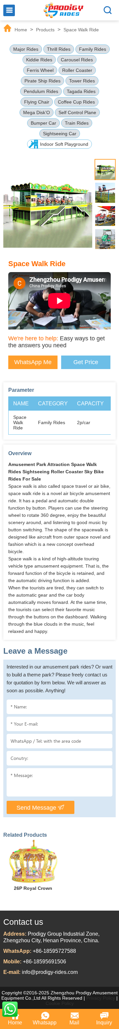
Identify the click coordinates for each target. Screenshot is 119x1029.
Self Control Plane (77, 112)
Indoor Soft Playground (64, 144)
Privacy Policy (100, 998)
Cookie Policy (60, 1003)
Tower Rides (82, 80)
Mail (74, 1022)
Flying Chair (36, 102)
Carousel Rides (77, 59)
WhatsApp (10, 1009)
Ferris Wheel (40, 70)
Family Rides (92, 49)
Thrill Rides (58, 49)
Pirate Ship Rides (42, 80)
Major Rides (25, 49)
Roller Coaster (77, 70)
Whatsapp (45, 1022)
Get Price (85, 362)
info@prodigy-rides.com (50, 972)
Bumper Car (43, 123)
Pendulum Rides (41, 91)
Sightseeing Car (59, 133)
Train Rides (77, 123)
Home (21, 29)
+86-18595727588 (54, 951)
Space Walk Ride (81, 29)
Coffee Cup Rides (76, 102)
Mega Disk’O (36, 112)
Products (45, 29)
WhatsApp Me (33, 362)
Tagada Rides (81, 91)
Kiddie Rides (39, 59)
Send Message (37, 807)
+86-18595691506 (44, 961)
